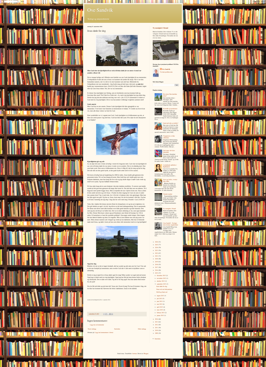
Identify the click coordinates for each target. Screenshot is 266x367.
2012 (156, 325)
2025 (156, 245)
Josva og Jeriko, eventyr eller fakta (170, 180)
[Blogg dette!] (106, 314)
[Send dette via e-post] (104, 314)
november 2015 (161, 278)
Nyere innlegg (92, 329)
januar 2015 (160, 315)
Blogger (146, 353)
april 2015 (160, 307)
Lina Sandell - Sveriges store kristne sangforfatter (170, 224)
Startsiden (117, 329)
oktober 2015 (161, 281)
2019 (156, 262)
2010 (156, 330)
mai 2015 (160, 304)
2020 (156, 259)
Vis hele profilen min (166, 72)
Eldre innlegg (142, 329)
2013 (156, 322)
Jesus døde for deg (161, 286)
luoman (134, 353)
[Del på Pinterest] (112, 314)
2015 (156, 273)
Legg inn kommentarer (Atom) (104, 332)
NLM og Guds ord (161, 292)
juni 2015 (160, 301)
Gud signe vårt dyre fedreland (169, 151)
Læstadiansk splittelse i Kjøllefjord (170, 166)
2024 (156, 247)
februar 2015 (161, 313)
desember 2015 (161, 275)
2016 (156, 270)
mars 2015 (160, 310)
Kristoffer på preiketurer (170, 109)
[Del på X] (108, 314)
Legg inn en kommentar (97, 325)
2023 (156, 250)
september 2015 (161, 284)
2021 (156, 256)
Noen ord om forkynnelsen (164, 289)
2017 (156, 267)
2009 (156, 333)
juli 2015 (160, 298)
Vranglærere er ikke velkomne (169, 137)
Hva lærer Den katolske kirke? (170, 95)
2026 (156, 242)
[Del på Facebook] (110, 314)
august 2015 (160, 296)
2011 (156, 328)
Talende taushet (167, 194)
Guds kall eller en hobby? (170, 123)
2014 (156, 319)
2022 (156, 253)
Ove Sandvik (100, 9)
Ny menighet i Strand (160, 28)
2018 (156, 264)
